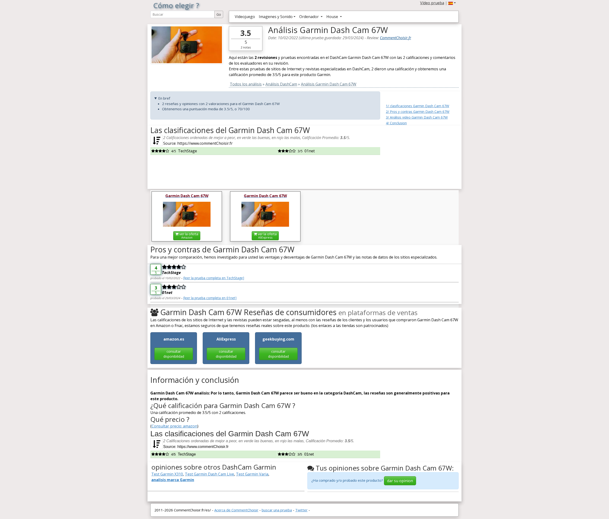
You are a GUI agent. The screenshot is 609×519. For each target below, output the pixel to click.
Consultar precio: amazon (174, 426)
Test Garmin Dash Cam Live (209, 474)
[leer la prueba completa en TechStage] (213, 278)
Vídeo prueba (432, 2)
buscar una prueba (277, 510)
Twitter (301, 510)
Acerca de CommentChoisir (236, 510)
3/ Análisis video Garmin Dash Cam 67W (417, 117)
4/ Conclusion (396, 123)
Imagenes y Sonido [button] (276, 16)
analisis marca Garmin (172, 479)
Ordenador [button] (309, 16)
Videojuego (245, 16)
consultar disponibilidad (173, 354)
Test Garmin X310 (167, 474)
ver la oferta (188, 236)
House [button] (332, 16)
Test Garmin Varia (252, 474)
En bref (164, 98)
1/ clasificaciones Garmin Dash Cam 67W (417, 106)
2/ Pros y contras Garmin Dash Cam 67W (417, 111)
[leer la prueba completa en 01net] (209, 298)
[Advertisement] (422, 155)
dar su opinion (400, 480)
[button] (452, 2)
